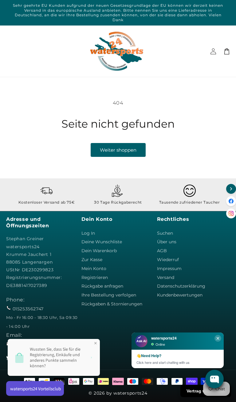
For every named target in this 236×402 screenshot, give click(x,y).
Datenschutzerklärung (181, 286)
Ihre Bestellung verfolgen (108, 295)
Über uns (166, 242)
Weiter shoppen (118, 150)
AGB (162, 250)
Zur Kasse (91, 259)
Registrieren (94, 277)
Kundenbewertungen (180, 295)
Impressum (169, 268)
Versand (165, 277)
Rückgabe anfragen (102, 286)
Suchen (165, 233)
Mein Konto (93, 268)
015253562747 (28, 309)
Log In (88, 233)
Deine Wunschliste (101, 242)
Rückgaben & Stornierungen (111, 304)
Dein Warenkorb (99, 250)
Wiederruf (168, 259)
